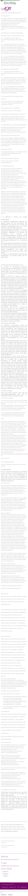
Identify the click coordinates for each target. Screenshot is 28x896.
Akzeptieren (3, 894)
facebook (5, 871)
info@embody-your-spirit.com (8, 769)
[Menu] (2, 3)
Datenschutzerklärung (6, 739)
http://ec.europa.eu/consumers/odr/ (12, 786)
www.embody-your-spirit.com (8, 719)
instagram (5, 874)
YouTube (5, 876)
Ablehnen (10, 894)
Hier (5, 829)
